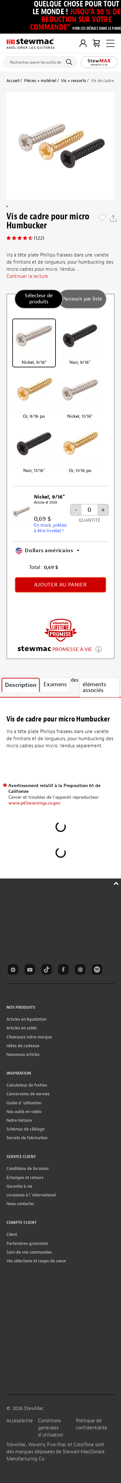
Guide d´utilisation (23, 1103)
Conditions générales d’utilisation (50, 1428)
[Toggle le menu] (110, 43)
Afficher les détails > (99, 648)
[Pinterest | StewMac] (81, 970)
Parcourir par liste (82, 299)
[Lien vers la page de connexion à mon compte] (83, 43)
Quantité (89, 520)
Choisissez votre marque (29, 1037)
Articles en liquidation (26, 1019)
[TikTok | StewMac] (47, 970)
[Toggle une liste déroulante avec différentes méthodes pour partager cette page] (113, 218)
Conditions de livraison (27, 1168)
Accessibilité (19, 1421)
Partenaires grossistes (27, 1243)
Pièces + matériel (40, 80)
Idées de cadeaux (22, 1045)
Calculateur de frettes (26, 1085)
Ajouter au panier (60, 585)
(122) (39, 238)
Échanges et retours (25, 1177)
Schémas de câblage (25, 1129)
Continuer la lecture (27, 276)
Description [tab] (20, 685)
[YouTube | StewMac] (31, 970)
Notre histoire (19, 1120)
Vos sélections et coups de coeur (36, 1261)
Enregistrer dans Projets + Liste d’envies (102, 218)
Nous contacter (20, 1203)
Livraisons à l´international (31, 1195)
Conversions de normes (28, 1094)
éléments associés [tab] (94, 687)
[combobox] (40, 60)
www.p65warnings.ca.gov (34, 803)
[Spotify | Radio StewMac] (98, 970)
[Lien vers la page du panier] (96, 43)
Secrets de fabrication (26, 1138)
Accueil (12, 80)
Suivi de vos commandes (29, 1252)
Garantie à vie (19, 1186)
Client (11, 1234)
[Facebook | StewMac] (64, 970)
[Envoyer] (70, 62)
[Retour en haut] (117, 882)
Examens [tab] (55, 684)
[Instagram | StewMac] (14, 970)
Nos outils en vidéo (23, 1111)
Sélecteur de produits (39, 298)
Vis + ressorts (73, 80)
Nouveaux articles (23, 1054)
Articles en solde (21, 1028)
